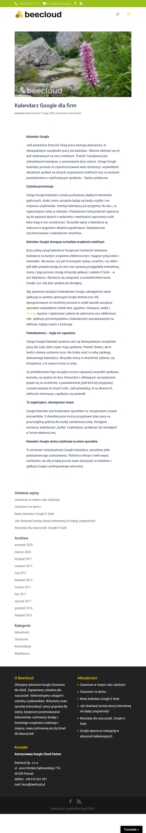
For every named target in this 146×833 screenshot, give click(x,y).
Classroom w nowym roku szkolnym (37, 500)
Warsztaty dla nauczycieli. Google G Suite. (41, 528)
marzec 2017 (23, 587)
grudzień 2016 (24, 608)
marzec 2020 (23, 552)
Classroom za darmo (28, 506)
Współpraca (22, 653)
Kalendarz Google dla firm (45, 105)
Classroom (21, 639)
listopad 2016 (23, 615)
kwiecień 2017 (24, 580)
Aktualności (61, 113)
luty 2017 (20, 594)
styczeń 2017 (23, 601)
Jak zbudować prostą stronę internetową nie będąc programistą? (55, 521)
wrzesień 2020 (24, 545)
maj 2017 (21, 573)
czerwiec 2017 (24, 566)
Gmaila (30, 313)
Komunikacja (74, 113)
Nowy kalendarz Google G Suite (34, 514)
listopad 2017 (23, 559)
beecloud (35, 113)
